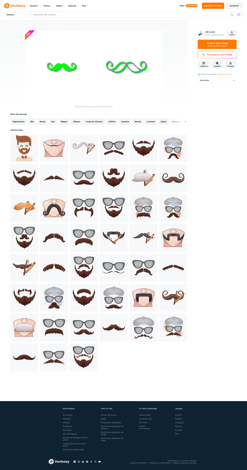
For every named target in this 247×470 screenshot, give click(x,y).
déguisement (18, 121)
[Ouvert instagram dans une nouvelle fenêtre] (79, 462)
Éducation (67, 430)
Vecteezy (66, 419)
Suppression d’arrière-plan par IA (74, 444)
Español (178, 419)
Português (179, 422)
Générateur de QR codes (73, 449)
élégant (64, 121)
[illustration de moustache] (54, 148)
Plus (84, 6)
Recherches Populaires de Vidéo (112, 439)
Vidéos (59, 6)
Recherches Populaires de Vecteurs (112, 427)
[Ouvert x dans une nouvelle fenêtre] (95, 462)
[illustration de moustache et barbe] (24, 178)
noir (53, 121)
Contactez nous (145, 419)
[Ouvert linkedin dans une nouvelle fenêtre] (83, 462)
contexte (151, 121)
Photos (47, 6)
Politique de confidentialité (159, 463)
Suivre (231, 35)
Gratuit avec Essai (217, 44)
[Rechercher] (231, 14)
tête (32, 121)
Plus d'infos (204, 80)
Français (178, 430)
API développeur (70, 434)
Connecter (234, 5)
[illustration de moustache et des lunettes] (114, 148)
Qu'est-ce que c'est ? (224, 74)
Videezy (66, 422)
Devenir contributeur (144, 427)
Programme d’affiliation (111, 422)
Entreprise (67, 426)
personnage (177, 121)
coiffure (112, 121)
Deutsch (178, 426)
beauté (138, 121)
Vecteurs (33, 6)
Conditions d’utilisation (138, 463)
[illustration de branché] (173, 148)
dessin (42, 121)
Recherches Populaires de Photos (112, 433)
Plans (182, 5)
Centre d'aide (145, 415)
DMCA (103, 419)
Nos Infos (143, 422)
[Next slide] (183, 122)
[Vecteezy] (14, 5)
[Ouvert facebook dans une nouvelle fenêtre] (75, 462)
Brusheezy (67, 415)
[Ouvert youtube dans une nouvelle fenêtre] (100, 462)
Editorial (72, 6)
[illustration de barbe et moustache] (143, 148)
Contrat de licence (109, 415)
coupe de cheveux (94, 121)
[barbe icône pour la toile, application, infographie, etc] (24, 148)
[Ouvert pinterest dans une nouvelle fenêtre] (87, 462)
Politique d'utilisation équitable (184, 463)
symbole (125, 121)
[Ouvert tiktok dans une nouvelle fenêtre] (91, 462)
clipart (163, 121)
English (178, 415)
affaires (76, 121)
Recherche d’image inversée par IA (75, 438)
